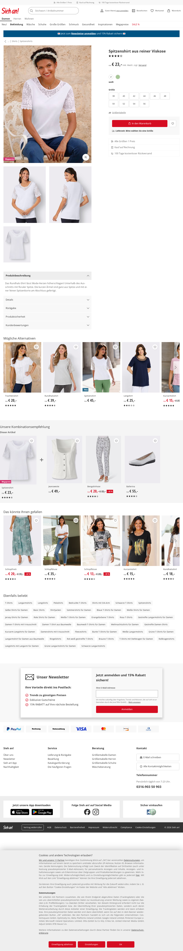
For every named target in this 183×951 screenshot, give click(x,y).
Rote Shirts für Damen (44, 617)
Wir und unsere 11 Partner (52, 860)
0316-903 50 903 (148, 786)
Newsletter (9, 758)
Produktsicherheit (15, 316)
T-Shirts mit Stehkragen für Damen (136, 638)
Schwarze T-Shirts (124, 603)
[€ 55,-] (142, 459)
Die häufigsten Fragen (59, 766)
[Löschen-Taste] (76, 11)
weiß (111, 82)
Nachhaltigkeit (11, 766)
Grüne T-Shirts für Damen (161, 631)
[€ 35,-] (62, 540)
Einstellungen (91, 944)
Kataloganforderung (59, 762)
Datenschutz (61, 827)
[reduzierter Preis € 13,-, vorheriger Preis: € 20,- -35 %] (101, 540)
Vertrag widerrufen (33, 827)
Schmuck (74, 24)
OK (120, 944)
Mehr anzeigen (135, 702)
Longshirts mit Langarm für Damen (22, 646)
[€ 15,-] (141, 540)
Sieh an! (8, 748)
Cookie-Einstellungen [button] (145, 827)
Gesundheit (88, 24)
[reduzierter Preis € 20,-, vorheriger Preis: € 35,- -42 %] (103, 459)
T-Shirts (9, 603)
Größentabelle (119, 112)
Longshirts (43, 603)
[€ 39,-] (62, 367)
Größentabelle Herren (104, 758)
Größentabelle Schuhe (104, 762)
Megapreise (122, 24)
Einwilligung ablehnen (62, 944)
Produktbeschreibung (18, 275)
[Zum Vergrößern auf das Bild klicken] (85, 157)
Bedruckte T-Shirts (77, 603)
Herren (17, 18)
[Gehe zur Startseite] (10, 10)
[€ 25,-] (141, 367)
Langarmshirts (25, 603)
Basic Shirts (39, 610)
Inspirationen (105, 24)
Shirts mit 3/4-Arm (101, 603)
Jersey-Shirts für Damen (16, 617)
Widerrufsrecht (110, 827)
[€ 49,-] (64, 459)
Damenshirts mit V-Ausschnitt (55, 631)
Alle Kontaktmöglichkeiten (157, 766)
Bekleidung (16, 24)
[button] (4, 41)
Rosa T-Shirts (126, 617)
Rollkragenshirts (166, 638)
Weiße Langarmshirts (133, 631)
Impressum (93, 827)
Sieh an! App (10, 762)
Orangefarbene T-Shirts (102, 617)
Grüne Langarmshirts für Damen (60, 646)
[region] (91, 900)
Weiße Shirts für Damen (138, 610)
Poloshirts (58, 603)
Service (52, 748)
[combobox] (59, 10)
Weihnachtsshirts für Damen (125, 624)
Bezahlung (53, 758)
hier (138, 875)
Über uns (8, 754)
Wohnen (29, 18)
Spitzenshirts (26, 41)
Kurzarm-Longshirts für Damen (20, 631)
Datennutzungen (132, 860)
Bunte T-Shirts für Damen (104, 631)
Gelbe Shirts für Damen (16, 610)
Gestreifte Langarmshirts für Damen (155, 617)
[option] (111, 77)
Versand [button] (142, 65)
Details (9, 299)
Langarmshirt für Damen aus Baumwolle (24, 638)
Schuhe (42, 24)
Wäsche (30, 24)
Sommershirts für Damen (79, 610)
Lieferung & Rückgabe (59, 754)
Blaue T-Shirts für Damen (109, 610)
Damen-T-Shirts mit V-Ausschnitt (20, 624)
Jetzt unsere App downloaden (32, 805)
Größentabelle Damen (104, 754)
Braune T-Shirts (106, 638)
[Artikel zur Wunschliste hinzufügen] (172, 123)
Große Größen (57, 24)
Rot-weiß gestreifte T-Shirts (80, 638)
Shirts (14, 41)
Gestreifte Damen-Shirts (156, 624)
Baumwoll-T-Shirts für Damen (91, 624)
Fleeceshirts (80, 631)
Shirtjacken (55, 610)
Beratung (98, 748)
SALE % (136, 24)
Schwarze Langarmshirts (93, 646)
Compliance (126, 827)
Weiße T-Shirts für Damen (73, 617)
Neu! (4, 24)
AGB (49, 827)
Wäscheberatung (101, 766)
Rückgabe (11, 308)
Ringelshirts (55, 638)
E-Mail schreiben (150, 758)
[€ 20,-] (22, 367)
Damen (6, 18)
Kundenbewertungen (17, 325)
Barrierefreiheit (77, 827)
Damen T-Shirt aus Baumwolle (56, 624)
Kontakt (141, 748)
